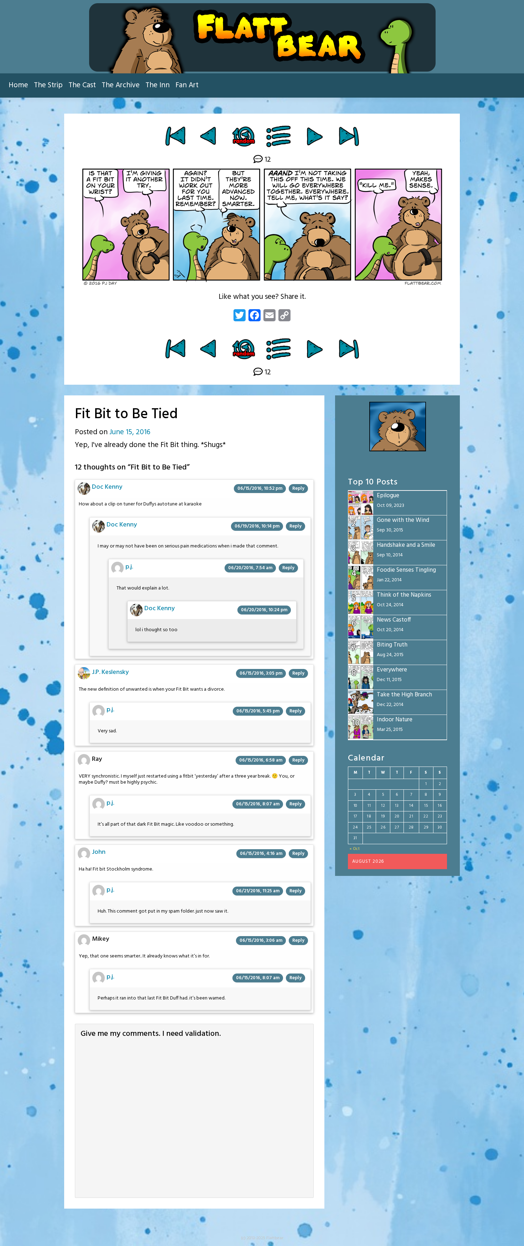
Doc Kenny (107, 487)
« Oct (355, 849)
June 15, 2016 (129, 432)
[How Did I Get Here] (175, 136)
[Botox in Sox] (314, 136)
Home (18, 85)
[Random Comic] (243, 136)
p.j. (129, 567)
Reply (298, 488)
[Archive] (279, 136)
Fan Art (187, 85)
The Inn (157, 85)
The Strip (48, 85)
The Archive (121, 85)
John (99, 852)
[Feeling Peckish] (209, 136)
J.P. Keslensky (110, 672)
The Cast (82, 85)
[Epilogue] (348, 136)
